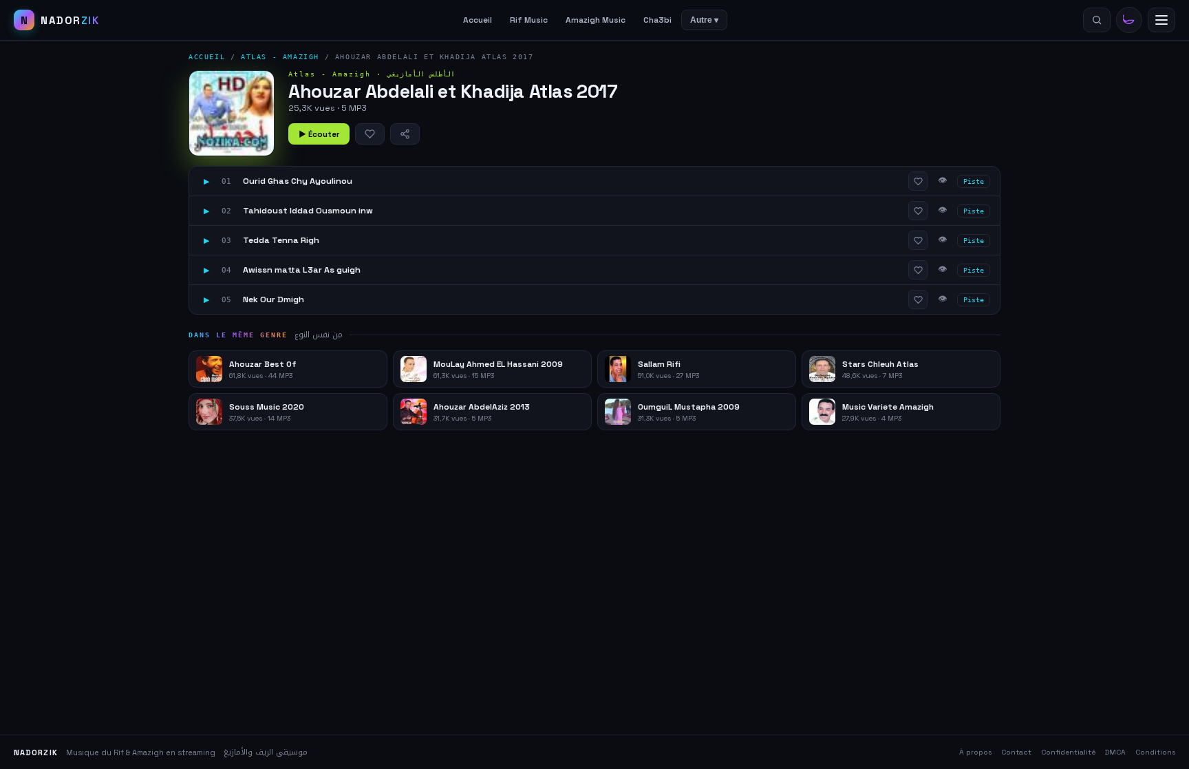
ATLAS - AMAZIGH (280, 57)
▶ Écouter (319, 134)
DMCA (1115, 752)
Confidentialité (1068, 752)
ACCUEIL (207, 57)
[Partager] (405, 134)
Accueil (477, 19)
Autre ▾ (704, 20)
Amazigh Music (595, 19)
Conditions (1155, 752)
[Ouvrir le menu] (1161, 20)
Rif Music (529, 19)
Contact (1016, 752)
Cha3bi (657, 19)
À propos (975, 752)
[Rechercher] (1097, 20)
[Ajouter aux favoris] (370, 134)
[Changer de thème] (1129, 20)
